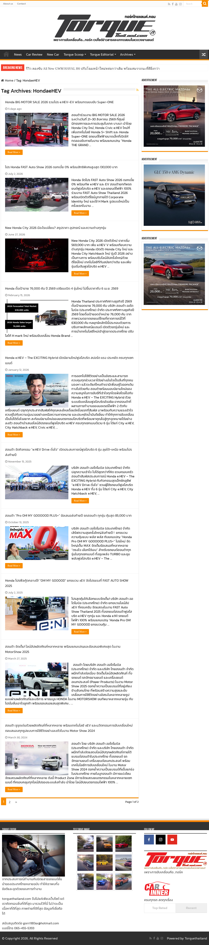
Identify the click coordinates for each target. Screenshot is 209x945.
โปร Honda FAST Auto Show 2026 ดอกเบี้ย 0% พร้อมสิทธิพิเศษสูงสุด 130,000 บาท (61, 167)
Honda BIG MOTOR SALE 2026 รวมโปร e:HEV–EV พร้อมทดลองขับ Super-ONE (59, 102)
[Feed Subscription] (137, 90)
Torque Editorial (101, 54)
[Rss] (169, 4)
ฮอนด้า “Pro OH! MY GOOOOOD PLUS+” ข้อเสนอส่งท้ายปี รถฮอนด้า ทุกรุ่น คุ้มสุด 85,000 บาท (68, 515)
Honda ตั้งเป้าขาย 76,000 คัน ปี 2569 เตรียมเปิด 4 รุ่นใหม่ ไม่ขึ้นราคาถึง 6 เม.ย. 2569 (61, 288)
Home (6, 54)
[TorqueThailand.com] (104, 27)
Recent (191, 907)
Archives (126, 54)
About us (8, 4)
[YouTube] (172, 839)
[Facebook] (172, 4)
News (18, 54)
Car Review (34, 54)
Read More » (14, 152)
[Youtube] (176, 4)
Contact (21, 4)
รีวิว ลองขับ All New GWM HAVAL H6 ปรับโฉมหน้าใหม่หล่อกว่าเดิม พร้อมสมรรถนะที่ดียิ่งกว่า (93, 68)
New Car (53, 54)
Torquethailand (196, 938)
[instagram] (180, 4)
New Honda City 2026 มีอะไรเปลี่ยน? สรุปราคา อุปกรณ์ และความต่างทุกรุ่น (55, 227)
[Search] (205, 4)
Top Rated (159, 907)
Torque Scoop (73, 54)
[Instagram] (161, 839)
